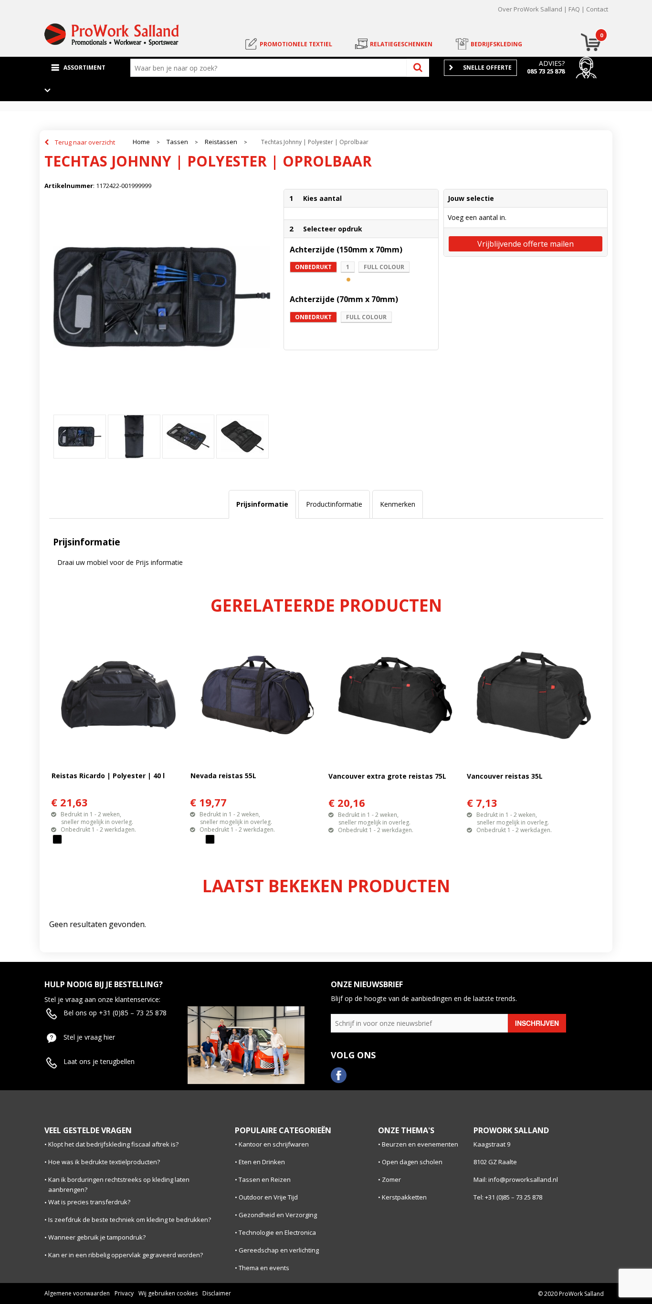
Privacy (124, 1293)
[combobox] (270, 68)
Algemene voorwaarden (77, 1293)
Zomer (391, 1179)
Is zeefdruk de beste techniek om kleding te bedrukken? (129, 1219)
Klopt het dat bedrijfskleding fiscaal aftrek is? (113, 1144)
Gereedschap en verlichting (279, 1250)
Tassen (177, 142)
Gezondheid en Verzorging (278, 1214)
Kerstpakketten (404, 1197)
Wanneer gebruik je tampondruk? (97, 1237)
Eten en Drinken (262, 1162)
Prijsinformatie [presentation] (262, 504)
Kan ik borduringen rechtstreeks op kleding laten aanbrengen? (118, 1184)
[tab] (262, 504)
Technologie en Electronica (277, 1232)
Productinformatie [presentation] (334, 504)
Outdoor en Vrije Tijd (268, 1197)
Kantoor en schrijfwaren (274, 1144)
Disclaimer (216, 1293)
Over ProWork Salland (530, 9)
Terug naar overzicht (85, 142)
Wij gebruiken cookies (168, 1293)
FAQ (574, 9)
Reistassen (221, 142)
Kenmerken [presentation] (397, 504)
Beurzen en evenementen (420, 1144)
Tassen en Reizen (265, 1179)
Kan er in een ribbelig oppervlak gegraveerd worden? (125, 1255)
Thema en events (264, 1267)
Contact (597, 9)
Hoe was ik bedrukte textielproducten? (104, 1162)
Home (141, 142)
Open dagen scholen (412, 1162)
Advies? (552, 63)
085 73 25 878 (546, 71)
